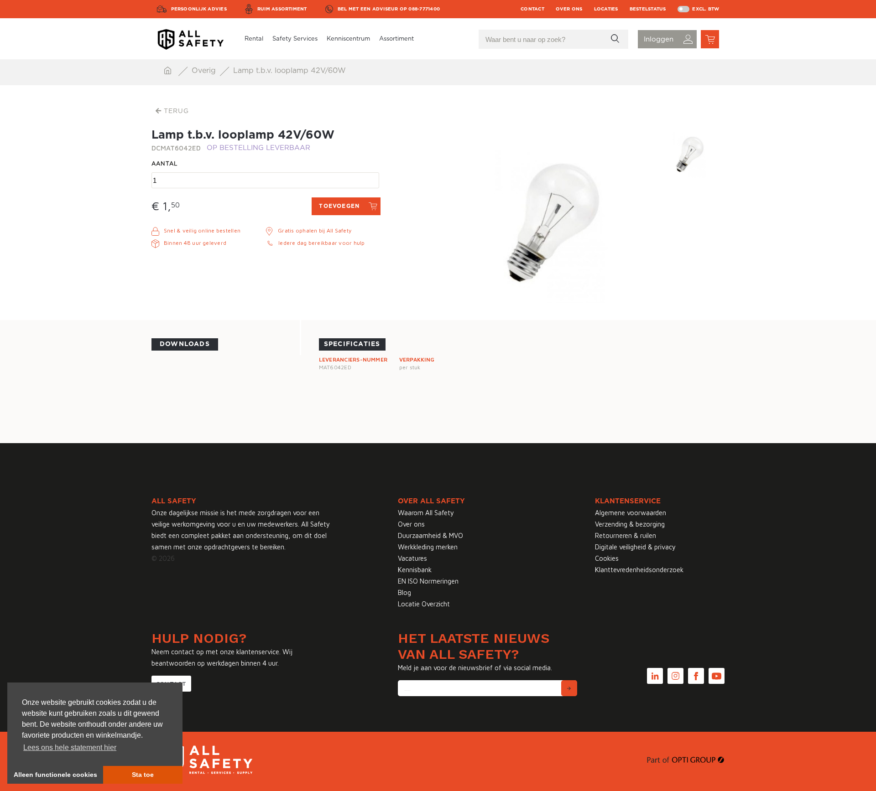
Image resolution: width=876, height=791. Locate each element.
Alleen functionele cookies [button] (55, 774)
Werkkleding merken (428, 547)
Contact (532, 9)
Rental (254, 39)
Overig (205, 70)
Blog (404, 592)
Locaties (606, 9)
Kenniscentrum (348, 39)
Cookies (607, 558)
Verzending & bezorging (630, 524)
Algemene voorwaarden (630, 513)
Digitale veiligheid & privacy (635, 547)
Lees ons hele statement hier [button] (69, 747)
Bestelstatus (648, 9)
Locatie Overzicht (424, 604)
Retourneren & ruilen (625, 535)
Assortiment (396, 39)
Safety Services (295, 39)
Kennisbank (415, 570)
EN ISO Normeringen (428, 581)
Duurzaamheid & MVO (430, 535)
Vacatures (412, 558)
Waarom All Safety (426, 513)
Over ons (569, 9)
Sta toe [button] (143, 774)
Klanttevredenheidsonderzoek (639, 570)
